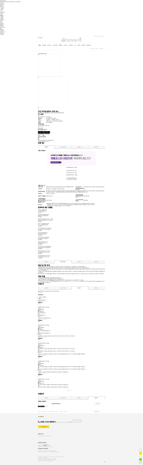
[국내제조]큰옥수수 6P (42, 243)
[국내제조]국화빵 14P (42, 233)
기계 (1, 21)
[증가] (43, 135)
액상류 (45, 53)
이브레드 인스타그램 (140, 456)
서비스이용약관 (44, 411)
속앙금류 (2, 20)
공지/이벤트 (2, 27)
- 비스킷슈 (2, 7)
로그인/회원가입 (17, 1)
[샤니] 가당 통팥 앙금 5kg (43, 224)
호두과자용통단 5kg (42, 211)
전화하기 (53, 422)
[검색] (80, 38)
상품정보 (46, 261)
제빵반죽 (2, 15)
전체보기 (2, 5)
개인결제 (2, 34)
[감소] (38, 135)
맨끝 (74, 390)
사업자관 (2, 30)
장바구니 (95, 36)
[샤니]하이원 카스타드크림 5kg (44, 229)
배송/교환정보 (63, 261)
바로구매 (40, 129)
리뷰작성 (40, 292)
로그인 (103, 36)
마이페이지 (61, 411)
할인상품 (2, 24)
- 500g (1, 13)
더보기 (46, 406)
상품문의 (96, 261)
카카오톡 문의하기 (44, 426)
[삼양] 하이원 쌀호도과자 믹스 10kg (45, 220)
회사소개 (39, 411)
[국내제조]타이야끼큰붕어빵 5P (44, 247)
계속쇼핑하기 (40, 141)
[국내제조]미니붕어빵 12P (43, 238)
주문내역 (2, 33)
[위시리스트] (46, 129)
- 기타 (1, 11)
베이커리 (2, 6)
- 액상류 (1, 16)
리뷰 (1, 28)
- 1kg (1, 14)
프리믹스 (2, 19)
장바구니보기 (46, 141)
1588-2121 (45, 444)
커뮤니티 (96, 48)
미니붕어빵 (2, 12)
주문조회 (2, 29)
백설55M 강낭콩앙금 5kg (43, 215)
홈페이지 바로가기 (55, 119)
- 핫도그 (1, 9)
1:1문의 (1, 26)
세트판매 (2, 23)
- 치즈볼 (1, 8)
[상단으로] (140, 462)
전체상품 (44, 45)
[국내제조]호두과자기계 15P (43, 256)
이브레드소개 (2, 31)
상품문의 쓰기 (41, 406)
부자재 (1, 22)
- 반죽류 (1, 17)
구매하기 (47, 132)
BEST (40, 45)
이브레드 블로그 (140, 459)
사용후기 (79, 261)
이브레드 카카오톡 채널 (140, 453)
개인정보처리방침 (51, 411)
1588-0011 (45, 445)
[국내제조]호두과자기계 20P (43, 252)
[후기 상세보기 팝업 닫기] (38, 314)
